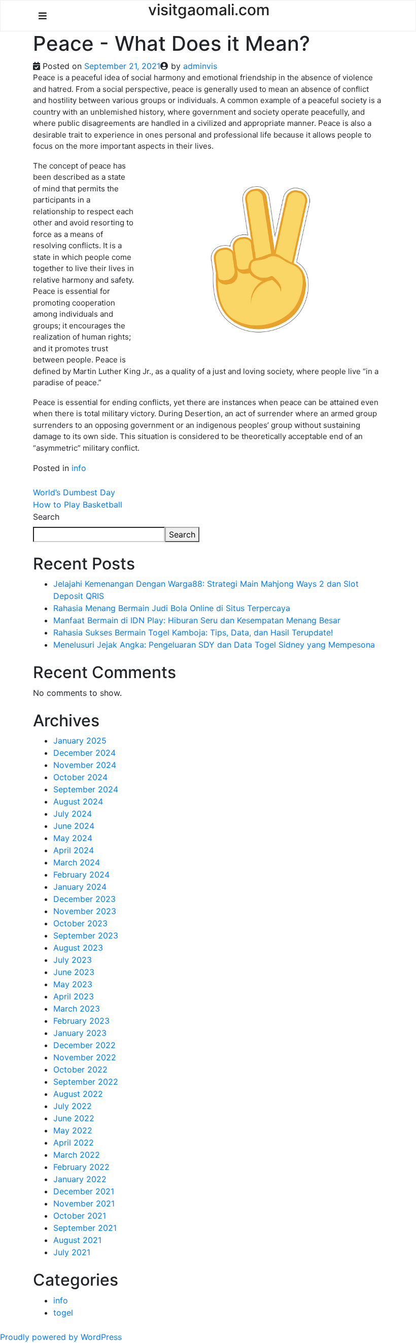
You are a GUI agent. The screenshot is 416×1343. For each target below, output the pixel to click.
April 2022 (73, 1142)
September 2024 (85, 789)
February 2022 (81, 1167)
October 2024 (80, 777)
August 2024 (78, 801)
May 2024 (72, 838)
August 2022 (78, 1094)
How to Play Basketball (77, 504)
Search (46, 517)
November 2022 (84, 1057)
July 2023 (72, 960)
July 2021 (71, 1252)
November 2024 (84, 765)
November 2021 (84, 1203)
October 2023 (80, 923)
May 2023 (72, 984)
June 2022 (73, 1118)
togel (63, 1312)
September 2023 (85, 935)
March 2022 (76, 1155)
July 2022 (72, 1106)
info (79, 468)
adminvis (200, 66)
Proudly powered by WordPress (61, 1337)
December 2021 (83, 1191)
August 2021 (77, 1240)
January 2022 (80, 1179)
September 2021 (85, 1228)
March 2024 (76, 862)
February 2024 (81, 874)
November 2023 (84, 911)
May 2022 (72, 1130)
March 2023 (76, 1008)
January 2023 (80, 1033)
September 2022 (85, 1082)
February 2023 (81, 1021)
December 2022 (84, 1045)
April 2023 (73, 996)
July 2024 (72, 814)
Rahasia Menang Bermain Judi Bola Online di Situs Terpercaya (171, 608)
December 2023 (84, 899)
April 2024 (73, 850)
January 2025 (80, 740)
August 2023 (78, 948)
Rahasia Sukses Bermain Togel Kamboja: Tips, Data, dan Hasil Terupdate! (193, 632)
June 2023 (73, 972)
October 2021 (79, 1216)
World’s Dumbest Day (74, 492)
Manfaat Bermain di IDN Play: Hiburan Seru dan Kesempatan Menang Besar (196, 620)
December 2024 (84, 753)
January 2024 (80, 887)
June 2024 (73, 826)
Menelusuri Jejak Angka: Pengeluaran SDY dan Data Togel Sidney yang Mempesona (214, 645)
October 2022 (80, 1069)
